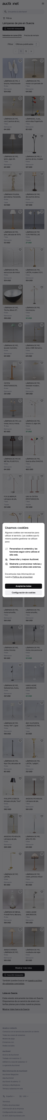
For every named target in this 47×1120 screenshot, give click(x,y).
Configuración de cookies (23, 592)
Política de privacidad (22, 577)
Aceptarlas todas (23, 586)
